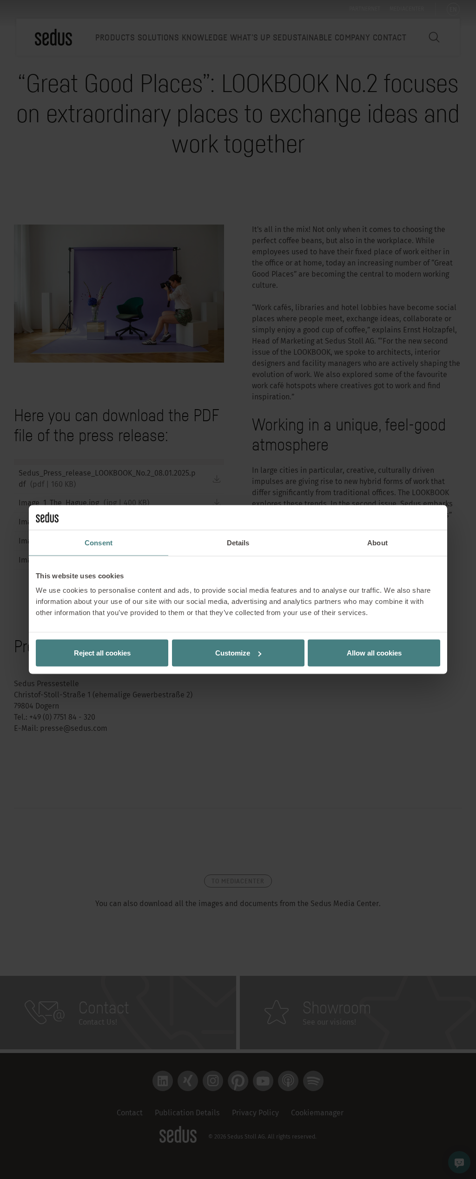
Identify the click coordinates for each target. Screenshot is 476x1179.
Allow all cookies (374, 653)
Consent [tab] (98, 542)
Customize (232, 653)
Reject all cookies (102, 653)
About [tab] (377, 542)
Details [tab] (238, 542)
